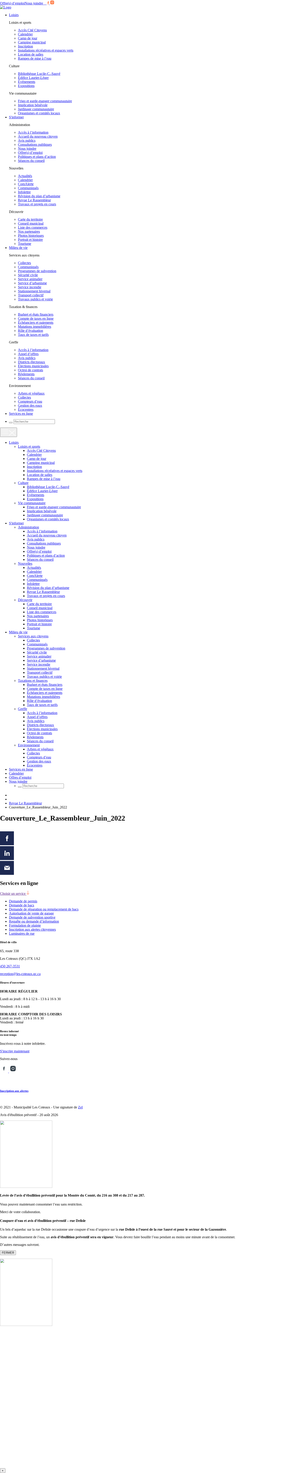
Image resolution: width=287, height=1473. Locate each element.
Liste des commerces (32, 227)
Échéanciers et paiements (35, 322)
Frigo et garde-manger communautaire (45, 101)
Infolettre (24, 192)
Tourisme (24, 244)
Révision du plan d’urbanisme (39, 196)
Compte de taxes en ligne (36, 318)
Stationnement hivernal (34, 291)
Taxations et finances (33, 680)
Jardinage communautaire (36, 109)
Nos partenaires (29, 231)
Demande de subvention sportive (32, 917)
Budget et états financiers (35, 314)
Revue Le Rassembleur (34, 200)
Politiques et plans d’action (37, 157)
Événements (26, 82)
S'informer (16, 117)
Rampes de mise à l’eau (34, 58)
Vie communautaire (32, 503)
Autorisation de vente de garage (31, 913)
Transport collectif (30, 295)
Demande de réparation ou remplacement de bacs (43, 909)
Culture (23, 483)
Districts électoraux (31, 362)
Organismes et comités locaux (39, 113)
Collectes (24, 263)
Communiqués (28, 188)
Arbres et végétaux (31, 393)
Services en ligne (21, 413)
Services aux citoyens (33, 636)
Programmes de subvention (37, 271)
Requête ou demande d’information (34, 921)
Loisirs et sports (29, 446)
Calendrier (25, 34)
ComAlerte (26, 184)
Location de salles (30, 54)
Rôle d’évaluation (30, 330)
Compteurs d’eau (30, 401)
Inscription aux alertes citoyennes (32, 929)
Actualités (25, 176)
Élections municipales (33, 366)
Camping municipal (32, 42)
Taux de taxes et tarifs (33, 335)
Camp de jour (27, 38)
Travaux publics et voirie (35, 299)
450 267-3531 (10, 966)
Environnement (29, 745)
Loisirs (14, 15)
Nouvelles (25, 563)
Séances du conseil (31, 161)
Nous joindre (34, 3)
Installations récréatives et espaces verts (45, 50)
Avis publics (26, 140)
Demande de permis (23, 901)
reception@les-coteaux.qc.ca (20, 974)
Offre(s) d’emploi (12, 3)
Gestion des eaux (30, 405)
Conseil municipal (30, 223)
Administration (28, 527)
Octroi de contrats (30, 370)
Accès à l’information (33, 132)
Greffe (22, 709)
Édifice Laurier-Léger (33, 78)
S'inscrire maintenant (14, 1051)
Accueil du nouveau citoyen (38, 136)
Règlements (26, 374)
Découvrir (25, 600)
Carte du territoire (30, 219)
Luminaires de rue (22, 933)
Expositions (26, 86)
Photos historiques (31, 235)
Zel (80, 1107)
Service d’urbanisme (32, 283)
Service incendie (29, 287)
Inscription (25, 46)
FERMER (8, 1252)
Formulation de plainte (25, 925)
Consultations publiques (35, 144)
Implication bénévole (33, 105)
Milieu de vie (18, 248)
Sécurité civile (28, 275)
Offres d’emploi (20, 777)
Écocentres (25, 409)
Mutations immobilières (34, 326)
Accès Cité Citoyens (32, 30)
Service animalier (30, 279)
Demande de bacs (21, 905)
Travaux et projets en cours (37, 204)
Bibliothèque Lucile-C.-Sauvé (39, 74)
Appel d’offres (28, 354)
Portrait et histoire (30, 239)
